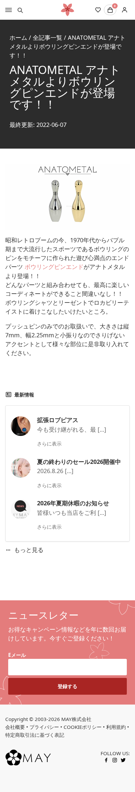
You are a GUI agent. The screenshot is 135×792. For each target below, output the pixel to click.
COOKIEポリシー (83, 727)
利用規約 (116, 727)
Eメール (17, 655)
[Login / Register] (124, 10)
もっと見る (29, 550)
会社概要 (15, 727)
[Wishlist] (98, 10)
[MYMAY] (67, 10)
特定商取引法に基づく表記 (34, 735)
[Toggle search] (20, 10)
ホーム (18, 37)
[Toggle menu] (8, 10)
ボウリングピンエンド (54, 267)
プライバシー (44, 727)
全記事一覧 (47, 37)
